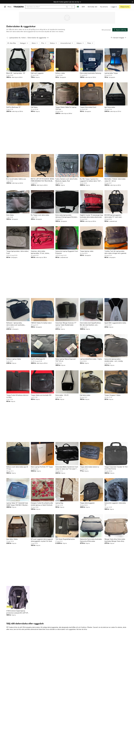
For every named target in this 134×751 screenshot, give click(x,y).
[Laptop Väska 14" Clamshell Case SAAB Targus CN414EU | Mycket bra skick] (18, 489)
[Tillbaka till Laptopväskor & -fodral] (7, 37)
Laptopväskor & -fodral (17, 37)
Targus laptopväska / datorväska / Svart (17, 252)
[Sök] (67, 6)
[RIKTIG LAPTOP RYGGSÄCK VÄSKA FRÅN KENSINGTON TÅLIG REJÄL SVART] (42, 165)
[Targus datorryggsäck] (91, 489)
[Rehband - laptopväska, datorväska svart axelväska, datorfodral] (18, 309)
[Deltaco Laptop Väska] (18, 345)
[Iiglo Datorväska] (116, 93)
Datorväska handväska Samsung (90, 73)
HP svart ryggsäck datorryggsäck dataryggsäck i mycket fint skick (42, 540)
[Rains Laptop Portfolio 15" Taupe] (42, 453)
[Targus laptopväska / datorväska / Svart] (18, 237)
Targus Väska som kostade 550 (41, 395)
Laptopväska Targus (111, 73)
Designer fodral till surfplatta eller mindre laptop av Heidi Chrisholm (42, 504)
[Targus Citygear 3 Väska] (116, 381)
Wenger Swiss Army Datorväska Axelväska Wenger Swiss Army (114, 540)
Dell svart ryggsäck (37, 73)
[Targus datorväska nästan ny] (91, 453)
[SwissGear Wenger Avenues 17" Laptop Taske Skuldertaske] (67, 309)
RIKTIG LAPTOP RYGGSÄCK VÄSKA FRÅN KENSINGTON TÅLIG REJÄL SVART (42, 180)
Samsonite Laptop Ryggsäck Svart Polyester (66, 252)
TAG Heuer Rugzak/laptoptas (65, 539)
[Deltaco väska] (67, 59)
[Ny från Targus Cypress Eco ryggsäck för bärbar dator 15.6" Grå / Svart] (91, 165)
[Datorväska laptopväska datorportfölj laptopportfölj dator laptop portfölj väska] (67, 201)
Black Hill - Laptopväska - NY (15, 73)
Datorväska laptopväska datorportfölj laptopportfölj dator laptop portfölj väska (66, 216)
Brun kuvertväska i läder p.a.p (16, 179)
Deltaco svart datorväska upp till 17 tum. (17, 468)
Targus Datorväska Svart (88, 107)
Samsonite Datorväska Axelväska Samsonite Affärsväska (91, 540)
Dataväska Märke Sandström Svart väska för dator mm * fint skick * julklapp (66, 468)
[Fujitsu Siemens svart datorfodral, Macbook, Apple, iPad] (67, 165)
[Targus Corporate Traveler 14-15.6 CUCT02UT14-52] (116, 453)
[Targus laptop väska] (91, 237)
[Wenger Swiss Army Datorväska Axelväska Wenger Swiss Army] (116, 525)
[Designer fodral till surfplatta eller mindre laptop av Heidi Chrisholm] (42, 489)
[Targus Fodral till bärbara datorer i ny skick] (18, 381)
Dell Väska (34, 107)
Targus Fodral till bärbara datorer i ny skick (17, 396)
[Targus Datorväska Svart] (91, 93)
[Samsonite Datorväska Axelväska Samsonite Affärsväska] (91, 525)
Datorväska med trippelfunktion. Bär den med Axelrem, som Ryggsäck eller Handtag (90, 324)
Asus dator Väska (12, 539)
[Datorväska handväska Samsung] (91, 59)
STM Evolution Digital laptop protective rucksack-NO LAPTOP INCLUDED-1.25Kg (17, 612)
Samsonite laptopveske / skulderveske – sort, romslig (113, 360)
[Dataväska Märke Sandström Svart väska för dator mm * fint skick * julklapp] (67, 453)
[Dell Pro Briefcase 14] (42, 345)
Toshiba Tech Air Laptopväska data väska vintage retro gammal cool (115, 252)
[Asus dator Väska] (18, 525)
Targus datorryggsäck (87, 503)
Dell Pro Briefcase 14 (38, 359)
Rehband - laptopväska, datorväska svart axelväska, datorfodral (15, 324)
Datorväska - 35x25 (61, 395)
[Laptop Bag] (67, 489)
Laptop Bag (59, 503)
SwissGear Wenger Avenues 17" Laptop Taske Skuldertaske (65, 324)
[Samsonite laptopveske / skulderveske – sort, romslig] (116, 345)
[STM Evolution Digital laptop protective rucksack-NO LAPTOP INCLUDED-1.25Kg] (18, 597)
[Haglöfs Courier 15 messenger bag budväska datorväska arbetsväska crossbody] (91, 201)
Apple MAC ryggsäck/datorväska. (115, 323)
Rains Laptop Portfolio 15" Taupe (42, 467)
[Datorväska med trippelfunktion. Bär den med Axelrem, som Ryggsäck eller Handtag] (91, 309)
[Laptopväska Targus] (116, 59)
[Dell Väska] (42, 93)
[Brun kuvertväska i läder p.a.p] (18, 165)
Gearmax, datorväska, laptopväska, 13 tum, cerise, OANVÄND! (40, 252)
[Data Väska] (18, 201)
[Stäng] (132, 2)
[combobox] (47, 6)
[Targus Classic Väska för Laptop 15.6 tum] (67, 93)
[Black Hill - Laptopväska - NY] (18, 59)
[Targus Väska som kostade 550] (42, 381)
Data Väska (10, 215)
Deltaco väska (60, 73)
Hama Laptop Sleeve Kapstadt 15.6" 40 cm (65, 360)
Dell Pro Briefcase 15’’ (13, 107)
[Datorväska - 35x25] (67, 381)
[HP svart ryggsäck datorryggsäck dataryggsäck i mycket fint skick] (42, 525)
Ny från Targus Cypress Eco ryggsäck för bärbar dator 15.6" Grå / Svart (90, 180)
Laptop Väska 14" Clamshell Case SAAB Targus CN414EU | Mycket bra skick (17, 504)
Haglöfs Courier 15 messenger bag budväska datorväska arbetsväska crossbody (91, 216)
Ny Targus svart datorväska (40, 215)
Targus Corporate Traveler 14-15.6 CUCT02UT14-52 (115, 468)
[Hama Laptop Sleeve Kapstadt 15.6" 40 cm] (67, 345)
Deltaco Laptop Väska (13, 359)
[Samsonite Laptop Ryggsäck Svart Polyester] (67, 237)
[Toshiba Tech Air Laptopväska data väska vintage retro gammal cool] (116, 237)
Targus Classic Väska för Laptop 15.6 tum (65, 108)
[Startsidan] (18, 6)
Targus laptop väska (86, 251)
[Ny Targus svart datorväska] (42, 201)
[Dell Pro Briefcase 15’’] (18, 93)
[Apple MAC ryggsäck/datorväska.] (116, 309)
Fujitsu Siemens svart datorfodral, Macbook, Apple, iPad (66, 180)
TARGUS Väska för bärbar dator (41, 323)
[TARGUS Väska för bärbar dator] (42, 309)
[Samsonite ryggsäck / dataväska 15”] (116, 489)
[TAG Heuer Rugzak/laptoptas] (67, 525)
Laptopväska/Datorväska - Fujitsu (91, 359)
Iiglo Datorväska (109, 107)
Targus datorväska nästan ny (89, 467)
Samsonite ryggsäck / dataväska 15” (115, 504)
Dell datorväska (85, 395)
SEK (83, 7)
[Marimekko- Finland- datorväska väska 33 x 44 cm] (116, 165)
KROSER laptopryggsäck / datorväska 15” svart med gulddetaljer (112, 216)
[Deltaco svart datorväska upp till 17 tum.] (18, 453)
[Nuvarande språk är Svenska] (78, 6)
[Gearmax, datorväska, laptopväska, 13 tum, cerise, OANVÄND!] (42, 237)
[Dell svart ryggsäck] (42, 59)
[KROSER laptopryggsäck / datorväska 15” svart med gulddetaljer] (116, 201)
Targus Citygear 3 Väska (112, 395)
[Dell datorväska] (91, 381)
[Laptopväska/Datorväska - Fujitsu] (91, 345)
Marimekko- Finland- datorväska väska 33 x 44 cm (114, 180)
